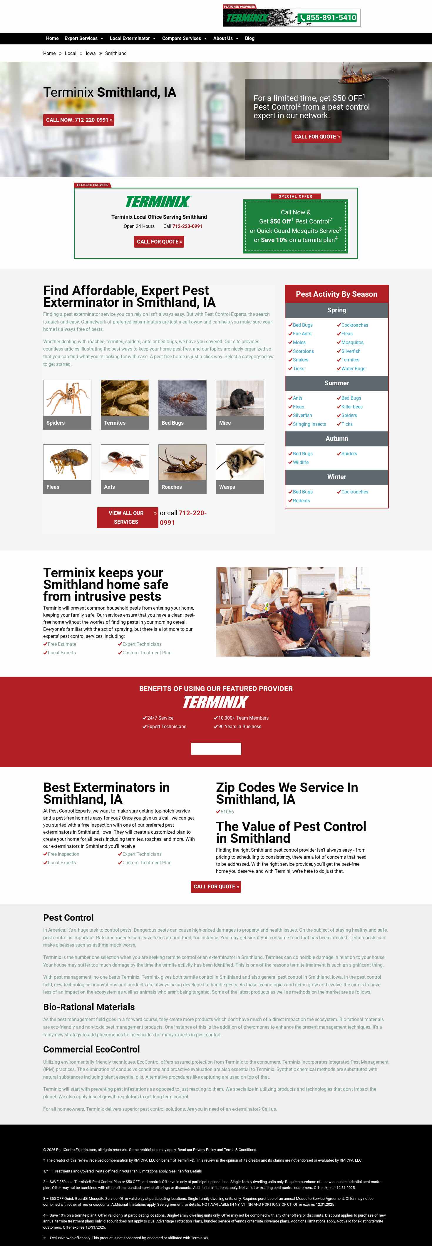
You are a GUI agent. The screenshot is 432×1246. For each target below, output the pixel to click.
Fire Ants (302, 333)
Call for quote (315, 137)
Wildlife (301, 462)
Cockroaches (354, 325)
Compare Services (181, 38)
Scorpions (303, 351)
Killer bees (352, 407)
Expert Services (81, 38)
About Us (223, 38)
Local (70, 53)
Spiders (349, 415)
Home (52, 38)
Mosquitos (352, 342)
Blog (249, 38)
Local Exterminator (130, 38)
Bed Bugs (303, 325)
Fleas (347, 333)
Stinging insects (309, 424)
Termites (350, 360)
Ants (297, 398)
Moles (299, 342)
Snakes (300, 360)
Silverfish (351, 351)
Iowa (91, 53)
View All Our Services (126, 517)
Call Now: (77, 120)
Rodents (301, 500)
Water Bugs (353, 368)
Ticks (298, 368)
